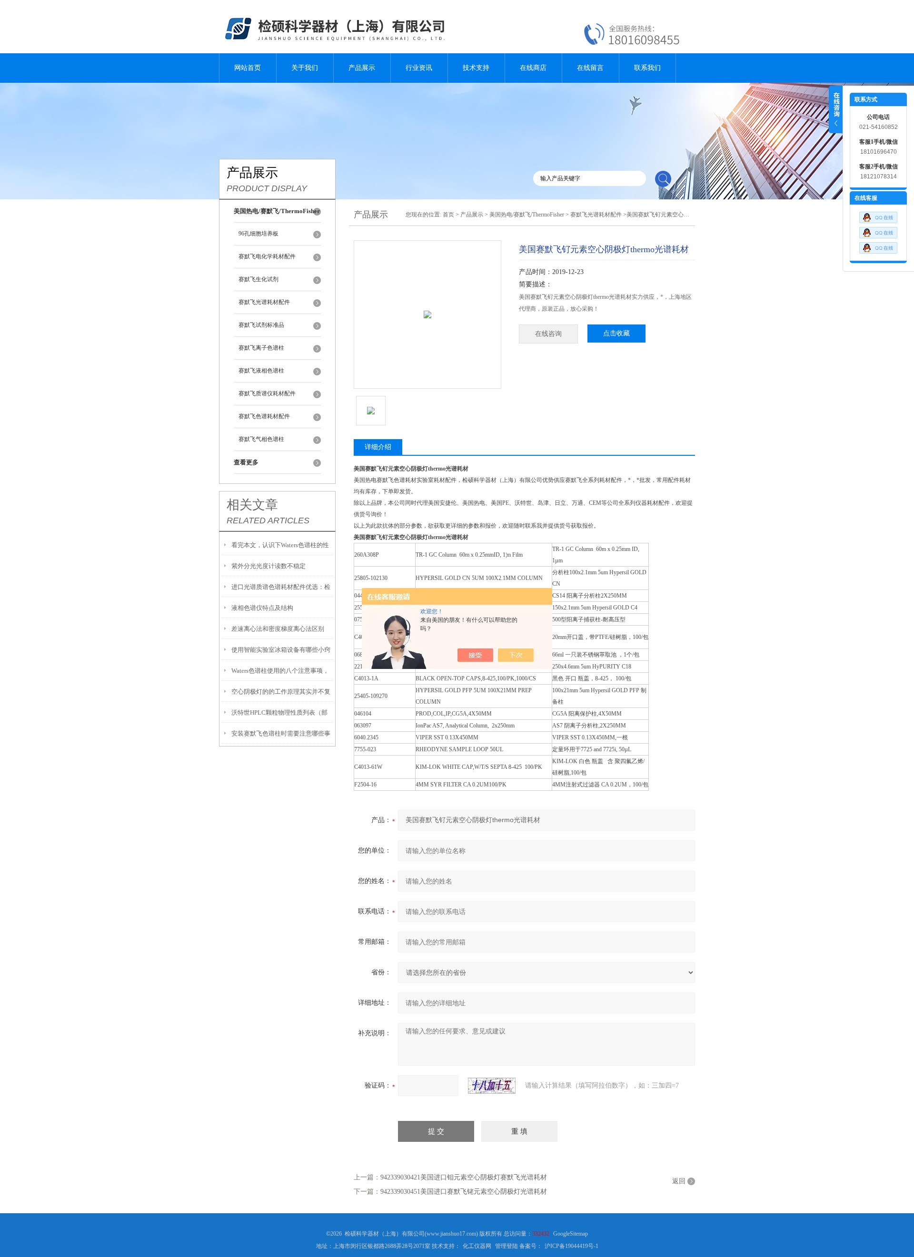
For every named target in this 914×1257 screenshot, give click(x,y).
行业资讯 (419, 67)
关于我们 (304, 67)
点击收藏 (616, 333)
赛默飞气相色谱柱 (261, 439)
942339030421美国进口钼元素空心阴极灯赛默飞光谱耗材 (463, 1177)
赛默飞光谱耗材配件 (264, 302)
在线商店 (533, 67)
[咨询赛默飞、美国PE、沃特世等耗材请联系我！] (878, 215)
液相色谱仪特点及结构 (262, 607)
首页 (448, 214)
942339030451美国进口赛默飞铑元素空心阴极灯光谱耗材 (463, 1191)
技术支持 (476, 67)
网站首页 (247, 67)
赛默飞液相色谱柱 (261, 370)
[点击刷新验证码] (492, 1086)
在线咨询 (548, 333)
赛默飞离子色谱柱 (261, 347)
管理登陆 (506, 1246)
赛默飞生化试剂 (258, 279)
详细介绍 (378, 447)
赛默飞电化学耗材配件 (267, 256)
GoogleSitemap (570, 1233)
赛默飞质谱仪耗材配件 (267, 393)
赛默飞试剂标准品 (261, 325)
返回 (679, 1181)
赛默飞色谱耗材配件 (264, 416)
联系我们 (647, 67)
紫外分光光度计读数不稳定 (268, 566)
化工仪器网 (477, 1246)
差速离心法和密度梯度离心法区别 (277, 628)
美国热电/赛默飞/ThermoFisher (526, 214)
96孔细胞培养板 (258, 233)
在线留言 (590, 67)
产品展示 (361, 67)
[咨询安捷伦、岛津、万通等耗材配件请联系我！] (878, 230)
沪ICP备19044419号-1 (571, 1246)
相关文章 (252, 505)
